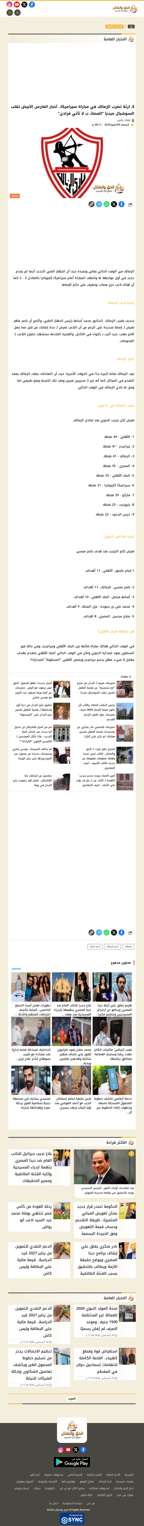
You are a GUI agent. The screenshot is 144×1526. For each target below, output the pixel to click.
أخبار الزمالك (112, 947)
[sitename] (72, 1430)
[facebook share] (121, 204)
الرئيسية (129, 1474)
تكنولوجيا (50, 1488)
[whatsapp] (91, 204)
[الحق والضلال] (131, 26)
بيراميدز (124, 446)
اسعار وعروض (21, 1488)
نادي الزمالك (113, 387)
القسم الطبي (75, 1474)
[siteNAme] (126, 9)
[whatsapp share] (107, 204)
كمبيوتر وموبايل (25, 1481)
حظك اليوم (87, 1495)
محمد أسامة (82, 321)
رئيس (68, 321)
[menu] (17, 12)
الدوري (105, 420)
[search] (9, 12)
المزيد (72, 1398)
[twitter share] (114, 204)
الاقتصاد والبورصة (47, 1481)
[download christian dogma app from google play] (72, 1462)
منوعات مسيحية (125, 1481)
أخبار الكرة (95, 947)
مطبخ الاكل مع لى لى (72, 1488)
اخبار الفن (35, 1474)
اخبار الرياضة (105, 1481)
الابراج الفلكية (104, 1495)
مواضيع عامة (68, 1481)
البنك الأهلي (121, 475)
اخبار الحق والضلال (124, 1488)
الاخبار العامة (114, 26)
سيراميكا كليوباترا (53, 278)
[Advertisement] (72, 73)
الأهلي (125, 437)
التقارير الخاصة (94, 1474)
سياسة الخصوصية (72, 1503)
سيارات (36, 1488)
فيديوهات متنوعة (53, 1474)
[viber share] (99, 204)
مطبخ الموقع (87, 1481)
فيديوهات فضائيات (99, 1488)
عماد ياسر (124, 120)
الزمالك (129, 271)
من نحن (91, 1503)
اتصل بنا (53, 1503)
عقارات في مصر (125, 1495)
